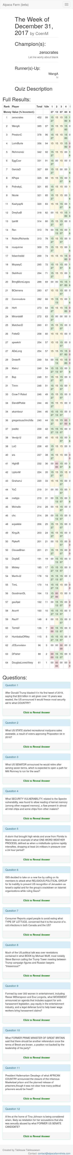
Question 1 (11, 685)
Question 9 (11, 986)
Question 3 (11, 757)
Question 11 (12, 1068)
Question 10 (12, 1030)
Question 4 (11, 791)
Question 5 (11, 829)
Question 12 (12, 1109)
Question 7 (11, 911)
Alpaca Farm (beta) (16, 4)
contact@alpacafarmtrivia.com (54, 1153)
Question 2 (11, 723)
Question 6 (11, 870)
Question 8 (11, 945)
